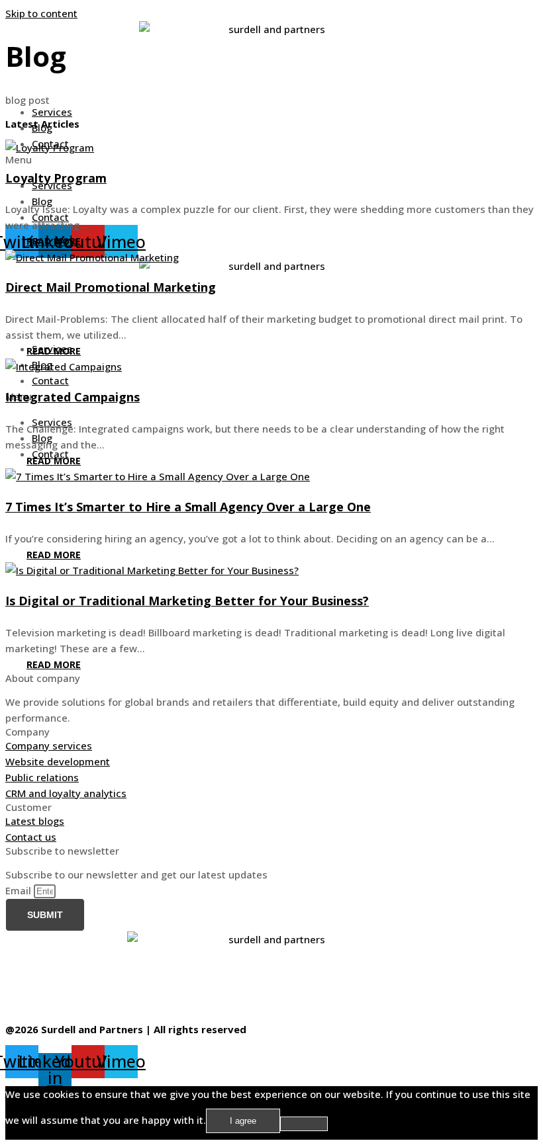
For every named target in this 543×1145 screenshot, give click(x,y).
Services (52, 111)
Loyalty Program (56, 178)
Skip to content (41, 13)
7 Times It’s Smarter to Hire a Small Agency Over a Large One (188, 507)
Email (19, 890)
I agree (243, 1121)
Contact (50, 380)
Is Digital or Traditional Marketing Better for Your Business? (187, 601)
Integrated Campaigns (72, 397)
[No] (304, 1124)
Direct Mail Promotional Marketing (110, 287)
